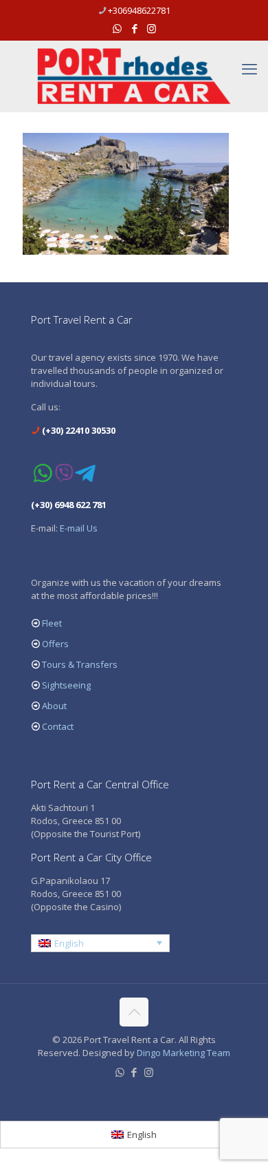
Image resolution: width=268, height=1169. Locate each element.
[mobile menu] (249, 68)
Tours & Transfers (80, 664)
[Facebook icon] (134, 28)
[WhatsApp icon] (117, 28)
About (54, 705)
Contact (58, 726)
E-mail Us (79, 528)
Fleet (52, 623)
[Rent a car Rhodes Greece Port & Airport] (134, 76)
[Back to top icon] (134, 1012)
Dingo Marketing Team (183, 1052)
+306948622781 (139, 10)
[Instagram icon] (151, 28)
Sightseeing (66, 685)
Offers (55, 644)
